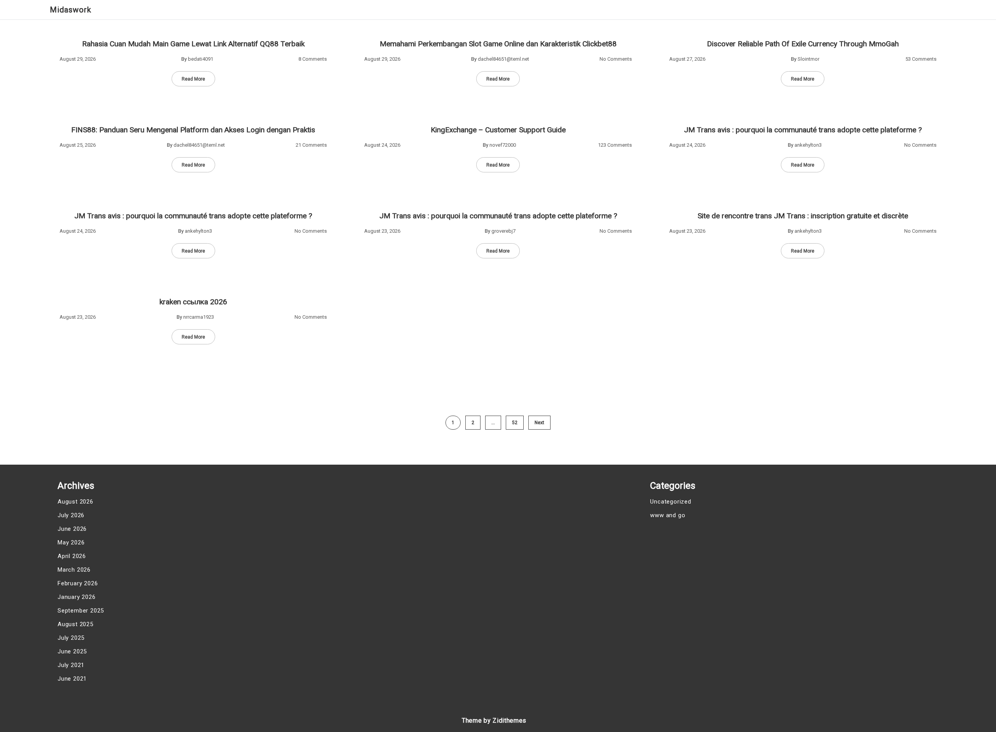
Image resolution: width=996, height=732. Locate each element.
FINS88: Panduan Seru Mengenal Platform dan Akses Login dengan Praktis (193, 129)
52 (514, 422)
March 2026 (74, 569)
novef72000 (502, 145)
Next (539, 422)
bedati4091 (200, 59)
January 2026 (77, 596)
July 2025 (71, 637)
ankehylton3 (808, 145)
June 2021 (72, 678)
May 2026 (71, 542)
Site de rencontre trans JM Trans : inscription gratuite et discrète (803, 215)
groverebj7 (503, 231)
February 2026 (78, 583)
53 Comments (920, 59)
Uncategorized (670, 501)
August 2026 (75, 501)
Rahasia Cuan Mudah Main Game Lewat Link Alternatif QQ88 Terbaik (193, 43)
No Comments (616, 59)
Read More (193, 79)
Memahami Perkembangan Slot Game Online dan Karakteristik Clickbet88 (498, 43)
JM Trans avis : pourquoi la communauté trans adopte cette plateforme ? (803, 129)
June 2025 (72, 651)
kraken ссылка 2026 (193, 301)
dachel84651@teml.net (503, 59)
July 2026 (71, 515)
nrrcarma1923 (198, 317)
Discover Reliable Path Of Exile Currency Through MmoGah (803, 43)
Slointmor (808, 59)
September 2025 (81, 610)
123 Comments (615, 145)
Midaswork (70, 9)
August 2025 (75, 624)
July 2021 (71, 665)
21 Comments (311, 145)
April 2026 (72, 556)
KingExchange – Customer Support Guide (498, 129)
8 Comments (312, 59)
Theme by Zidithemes (494, 720)
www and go (667, 515)
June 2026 (72, 528)
